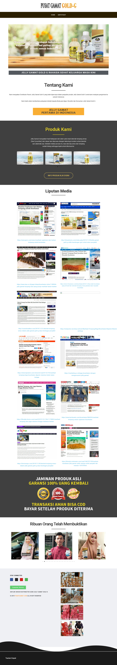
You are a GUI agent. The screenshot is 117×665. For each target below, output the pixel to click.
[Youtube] (21, 579)
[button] (57, 166)
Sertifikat (62, 15)
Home (53, 15)
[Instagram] (16, 579)
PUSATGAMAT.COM (21, 595)
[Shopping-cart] (26, 579)
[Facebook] (11, 579)
